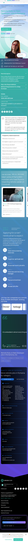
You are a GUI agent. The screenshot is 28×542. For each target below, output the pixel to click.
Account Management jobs (7, 457)
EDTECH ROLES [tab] (20, 379)
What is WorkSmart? (5, 507)
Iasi (22, 358)
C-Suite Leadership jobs (6, 415)
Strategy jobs (4, 434)
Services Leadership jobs (6, 423)
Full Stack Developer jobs (19, 390)
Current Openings (9, 5)
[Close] (25, 534)
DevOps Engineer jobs (19, 387)
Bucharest (4, 358)
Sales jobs (4, 458)
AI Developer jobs (5, 395)
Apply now (15, 130)
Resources (3, 505)
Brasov (3, 360)
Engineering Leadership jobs (7, 386)
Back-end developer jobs (6, 397)
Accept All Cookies (18, 539)
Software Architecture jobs (7, 407)
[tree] (14, 143)
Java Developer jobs (18, 391)
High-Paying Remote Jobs (6, 510)
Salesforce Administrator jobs (7, 392)
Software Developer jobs (19, 399)
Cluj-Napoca (10, 358)
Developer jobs (17, 386)
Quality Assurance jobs (6, 391)
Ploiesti (8, 360)
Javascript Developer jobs (19, 392)
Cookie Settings (8, 539)
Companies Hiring (5, 503)
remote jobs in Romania (9, 37)
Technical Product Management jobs (8, 448)
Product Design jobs (5, 390)
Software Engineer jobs (6, 393)
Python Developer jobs (19, 395)
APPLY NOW (5, 29)
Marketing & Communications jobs (8, 460)
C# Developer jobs (5, 399)
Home (2, 5)
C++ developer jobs (5, 400)
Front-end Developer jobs (19, 388)
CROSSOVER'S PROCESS (16, 229)
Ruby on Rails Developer (19, 5)
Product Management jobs (7, 450)
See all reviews (18, 174)
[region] (14, 537)
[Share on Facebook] (5, 112)
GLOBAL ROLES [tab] (7, 379)
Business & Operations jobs (7, 432)
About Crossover (4, 500)
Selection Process (5, 513)
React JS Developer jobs (19, 396)
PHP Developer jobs (18, 393)
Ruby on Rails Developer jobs (20, 397)
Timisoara (17, 358)
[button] (13, 74)
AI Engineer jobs (5, 396)
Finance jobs (4, 441)
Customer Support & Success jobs (8, 422)
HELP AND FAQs (6, 498)
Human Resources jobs (6, 431)
